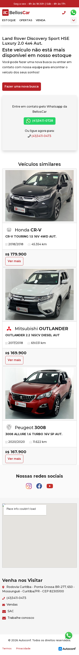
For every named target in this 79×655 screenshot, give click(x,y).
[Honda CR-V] (39, 196)
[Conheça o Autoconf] (67, 648)
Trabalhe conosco (20, 618)
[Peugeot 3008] (39, 393)
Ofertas (25, 20)
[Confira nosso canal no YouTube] (50, 484)
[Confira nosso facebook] (39, 484)
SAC (10, 611)
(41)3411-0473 (41, 136)
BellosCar (16, 12)
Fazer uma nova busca (22, 86)
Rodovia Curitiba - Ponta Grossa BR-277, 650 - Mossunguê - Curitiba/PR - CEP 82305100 (38, 589)
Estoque (9, 20)
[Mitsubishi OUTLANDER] (39, 294)
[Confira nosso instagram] (29, 484)
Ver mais (14, 261)
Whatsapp (73, 12)
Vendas (12, 604)
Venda (40, 20)
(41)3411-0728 (42, 120)
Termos (7, 648)
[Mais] (73, 20)
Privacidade (23, 648)
